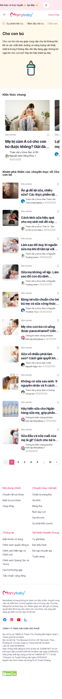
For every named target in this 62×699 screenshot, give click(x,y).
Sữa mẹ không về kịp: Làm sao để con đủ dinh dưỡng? (40, 274)
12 (50, 462)
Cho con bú (54, 23)
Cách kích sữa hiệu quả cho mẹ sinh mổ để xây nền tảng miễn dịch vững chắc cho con (38, 220)
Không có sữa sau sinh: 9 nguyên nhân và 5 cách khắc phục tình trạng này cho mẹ (39, 383)
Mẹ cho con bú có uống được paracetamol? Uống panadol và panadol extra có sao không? (39, 329)
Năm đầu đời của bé (38, 23)
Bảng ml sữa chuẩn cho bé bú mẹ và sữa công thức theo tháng (40, 302)
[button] (4, 15)
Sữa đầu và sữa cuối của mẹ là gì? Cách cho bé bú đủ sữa (39, 438)
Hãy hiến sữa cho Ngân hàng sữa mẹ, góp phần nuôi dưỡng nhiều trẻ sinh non (39, 411)
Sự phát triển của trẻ (17, 23)
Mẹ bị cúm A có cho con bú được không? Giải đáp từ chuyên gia (26, 144)
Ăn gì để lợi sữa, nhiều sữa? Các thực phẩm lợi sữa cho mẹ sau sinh (38, 192)
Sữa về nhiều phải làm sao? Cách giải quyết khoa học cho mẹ (40, 356)
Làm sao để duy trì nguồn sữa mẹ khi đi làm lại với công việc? (39, 247)
